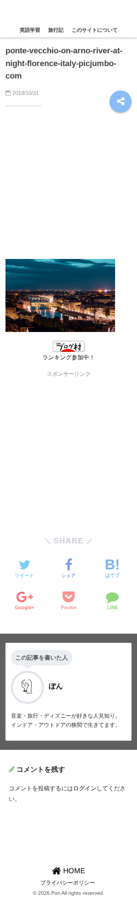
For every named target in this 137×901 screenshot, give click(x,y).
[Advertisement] (68, 184)
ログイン (84, 788)
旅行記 (56, 30)
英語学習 (30, 30)
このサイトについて (95, 30)
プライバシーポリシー (67, 883)
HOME (73, 871)
